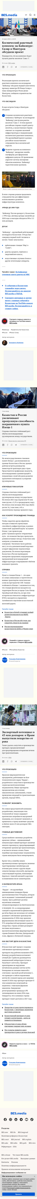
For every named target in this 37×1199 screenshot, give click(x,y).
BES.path (23, 1143)
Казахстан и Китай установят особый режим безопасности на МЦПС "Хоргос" (19, 614)
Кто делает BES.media (9, 1158)
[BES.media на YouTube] (26, 1119)
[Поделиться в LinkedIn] (3, 67)
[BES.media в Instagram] (10, 1119)
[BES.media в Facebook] (5, 1119)
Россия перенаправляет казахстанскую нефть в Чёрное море (19, 627)
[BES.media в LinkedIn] (15, 1119)
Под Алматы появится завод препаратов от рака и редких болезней (20, 1031)
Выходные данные (28, 1158)
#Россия (4, 332)
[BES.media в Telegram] (21, 1119)
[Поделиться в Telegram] (16, 67)
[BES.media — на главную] (9, 15)
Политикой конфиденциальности (18, 1188)
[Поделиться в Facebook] (7, 67)
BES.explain (26, 1139)
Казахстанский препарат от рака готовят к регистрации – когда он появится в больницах (17, 1018)
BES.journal (15, 1139)
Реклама (14, 1162)
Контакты (5, 1162)
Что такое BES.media (21, 1155)
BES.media (11, 63)
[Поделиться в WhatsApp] (11, 67)
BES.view (32, 1143)
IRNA (9, 757)
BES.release (5, 1155)
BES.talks (13, 1143)
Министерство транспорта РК (17, 441)
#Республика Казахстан (16, 650)
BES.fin (13, 1132)
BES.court (5, 1139)
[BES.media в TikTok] (31, 1119)
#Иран (4, 1053)
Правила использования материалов (15, 1169)
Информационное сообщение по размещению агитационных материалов (16, 1174)
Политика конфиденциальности (13, 1166)
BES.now (4, 1132)
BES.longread (23, 1132)
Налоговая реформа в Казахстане (14, 1136)
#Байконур (5, 329)
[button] (30, 15)
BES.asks (4, 1143)
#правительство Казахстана (20, 329)
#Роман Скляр (14, 332)
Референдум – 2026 (8, 1146)
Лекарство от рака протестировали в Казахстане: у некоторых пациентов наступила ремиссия (19, 1009)
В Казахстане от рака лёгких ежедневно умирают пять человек (18, 1025)
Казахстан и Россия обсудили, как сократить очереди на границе (18, 621)
